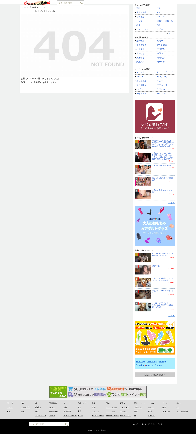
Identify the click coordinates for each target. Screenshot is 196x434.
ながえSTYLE (163, 89)
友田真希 (161, 49)
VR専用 (151, 415)
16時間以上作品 (112, 415)
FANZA (139, 361)
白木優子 (140, 49)
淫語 (93, 407)
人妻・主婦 (141, 12)
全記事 (160, 29)
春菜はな (140, 53)
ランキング (145, 424)
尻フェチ (166, 411)
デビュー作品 (182, 411)
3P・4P (10, 403)
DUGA (139, 365)
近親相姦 (140, 17)
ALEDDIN (161, 94)
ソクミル (151, 361)
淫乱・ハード (139, 403)
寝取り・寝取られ (165, 21)
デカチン (123, 411)
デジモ (80, 415)
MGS (161, 361)
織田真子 (161, 58)
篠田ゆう (161, 53)
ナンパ (151, 403)
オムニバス (162, 17)
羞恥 (65, 407)
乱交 (37, 403)
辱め (79, 407)
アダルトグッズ (156, 424)
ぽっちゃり (54, 411)
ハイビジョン (142, 29)
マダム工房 (162, 85)
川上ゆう (140, 58)
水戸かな (161, 62)
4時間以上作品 (98, 415)
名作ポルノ (141, 94)
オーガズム (25, 407)
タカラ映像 (141, 85)
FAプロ (139, 89)
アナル (165, 403)
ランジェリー (111, 407)
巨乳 (159, 8)
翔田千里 (140, 41)
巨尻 (136, 411)
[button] (81, 3)
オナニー (67, 403)
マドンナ (140, 72)
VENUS (139, 77)
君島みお (140, 62)
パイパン (95, 411)
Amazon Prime (153, 365)
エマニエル (141, 81)
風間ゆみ (161, 41)
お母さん (138, 407)
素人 (159, 12)
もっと (171, 33)
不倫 (138, 25)
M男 (37, 411)
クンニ (52, 407)
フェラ (10, 407)
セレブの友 (162, 77)
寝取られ (123, 403)
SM (22, 403)
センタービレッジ (165, 72)
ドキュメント (40, 415)
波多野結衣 (162, 45)
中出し (139, 8)
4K (135, 415)
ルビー (160, 81)
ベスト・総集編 (70, 415)
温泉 (93, 403)
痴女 (159, 25)
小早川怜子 (141, 45)
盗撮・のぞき (83, 403)
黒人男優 (67, 411)
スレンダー (110, 411)
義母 (164, 407)
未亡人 (151, 407)
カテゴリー (136, 424)
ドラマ (139, 21)
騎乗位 (38, 407)
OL (178, 407)
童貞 (79, 411)
